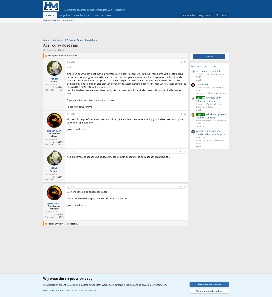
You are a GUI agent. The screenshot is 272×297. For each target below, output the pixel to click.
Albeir (48, 50)
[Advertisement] (100, 32)
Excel (198, 79)
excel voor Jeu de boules (209, 70)
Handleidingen (82, 15)
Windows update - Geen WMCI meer (211, 116)
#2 (185, 114)
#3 (185, 151)
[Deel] (181, 62)
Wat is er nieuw (103, 15)
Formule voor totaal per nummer (208, 99)
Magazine (64, 15)
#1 (185, 62)
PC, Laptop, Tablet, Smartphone (211, 93)
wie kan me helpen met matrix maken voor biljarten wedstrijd (211, 134)
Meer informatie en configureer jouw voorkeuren (69, 290)
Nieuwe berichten (51, 20)
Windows (200, 126)
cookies (74, 284)
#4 (185, 186)
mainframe (202, 84)
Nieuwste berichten (203, 66)
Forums (49, 15)
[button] (114, 15)
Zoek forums (68, 20)
